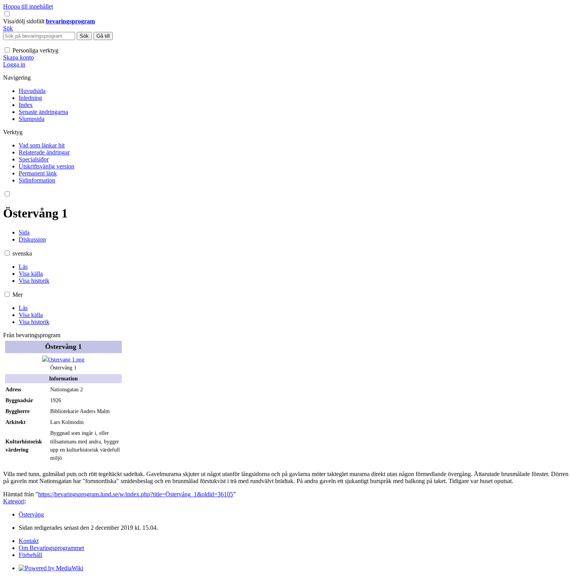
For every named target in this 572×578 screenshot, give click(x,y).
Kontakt (29, 541)
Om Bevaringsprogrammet (51, 548)
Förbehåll (30, 555)
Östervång (31, 514)
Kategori (14, 501)
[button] (24, 21)
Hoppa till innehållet (28, 6)
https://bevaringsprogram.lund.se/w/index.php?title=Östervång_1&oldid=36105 (135, 494)
